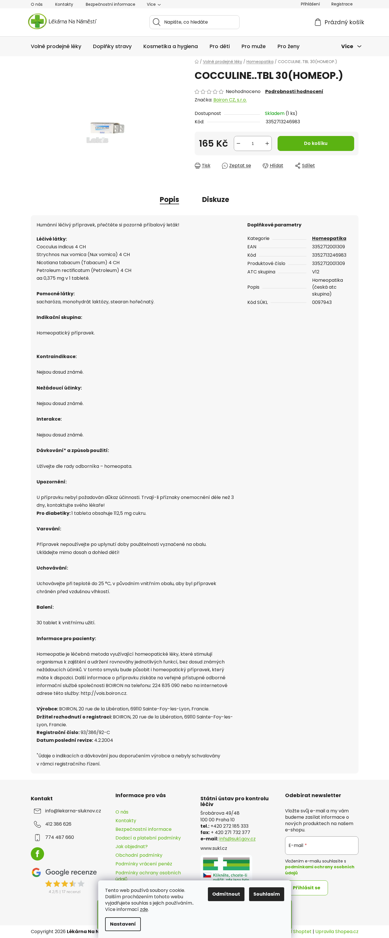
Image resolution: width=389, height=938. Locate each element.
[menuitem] (56, 46)
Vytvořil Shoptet (293, 931)
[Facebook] (37, 854)
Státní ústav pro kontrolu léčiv (234, 801)
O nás (37, 4)
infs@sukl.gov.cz (237, 839)
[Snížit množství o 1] (238, 143)
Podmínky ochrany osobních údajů (148, 875)
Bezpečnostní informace (110, 4)
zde (144, 909)
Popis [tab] (169, 199)
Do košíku (315, 143)
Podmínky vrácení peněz (143, 864)
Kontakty (64, 4)
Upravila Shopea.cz (336, 931)
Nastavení (123, 924)
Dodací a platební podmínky (148, 838)
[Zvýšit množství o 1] (267, 143)
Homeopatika (329, 238)
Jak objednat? (131, 846)
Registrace (342, 4)
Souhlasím (266, 894)
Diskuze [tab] (215, 199)
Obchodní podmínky (138, 855)
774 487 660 (59, 837)
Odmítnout (226, 894)
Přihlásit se (306, 887)
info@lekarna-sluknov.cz (73, 811)
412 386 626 (58, 824)
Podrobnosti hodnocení (294, 91)
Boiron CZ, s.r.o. (230, 100)
